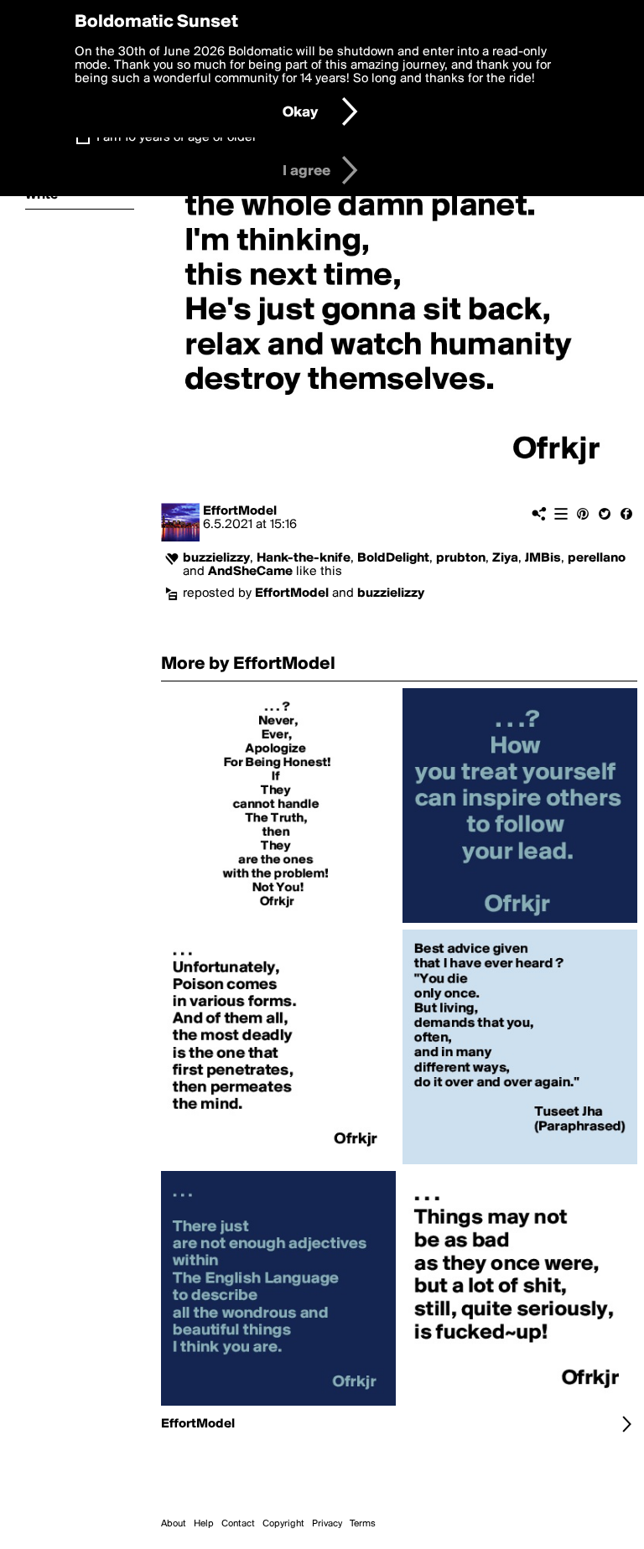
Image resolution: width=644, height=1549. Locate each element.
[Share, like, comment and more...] (278, 923)
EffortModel (240, 511)
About (173, 1524)
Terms (363, 1524)
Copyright (283, 1524)
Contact (238, 1524)
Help (204, 1524)
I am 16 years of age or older (176, 137)
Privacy (327, 1524)
